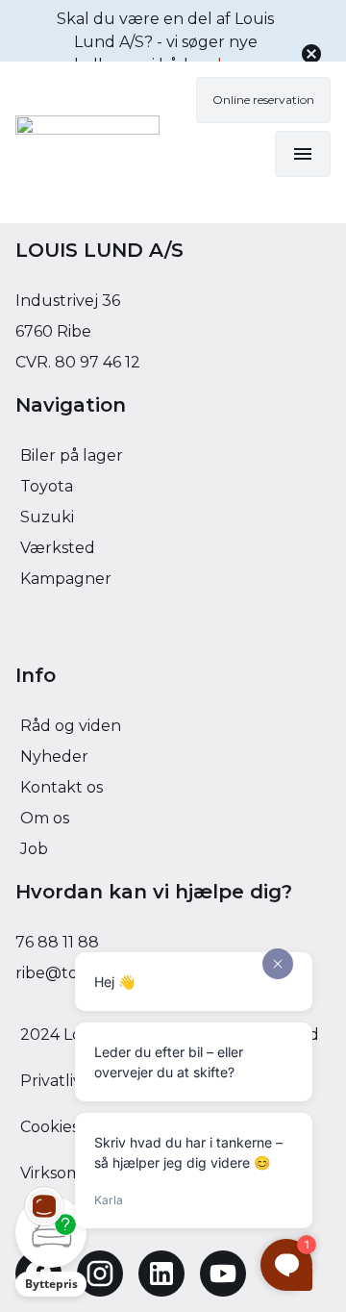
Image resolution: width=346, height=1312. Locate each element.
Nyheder (54, 756)
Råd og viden (70, 726)
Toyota (46, 486)
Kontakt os (61, 787)
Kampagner (65, 578)
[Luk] (311, 54)
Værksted (57, 548)
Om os (44, 818)
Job (34, 849)
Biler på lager (71, 455)
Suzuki (47, 517)
